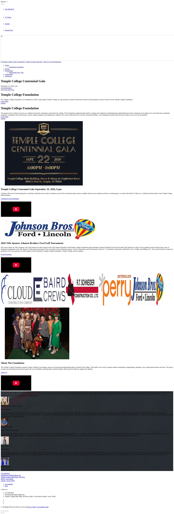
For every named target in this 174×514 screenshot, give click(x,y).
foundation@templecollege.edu (11, 475)
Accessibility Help (43, 507)
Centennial (8, 76)
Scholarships (9, 71)
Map (6, 486)
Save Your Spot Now (7, 90)
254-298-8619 (9, 9)
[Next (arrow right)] (3, 512)
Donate (7, 69)
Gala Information (6, 88)
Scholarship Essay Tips (16, 72)
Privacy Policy (32, 507)
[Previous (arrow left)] (1, 512)
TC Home (8, 17)
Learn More (4, 101)
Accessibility (9, 484)
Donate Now (9, 30)
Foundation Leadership (16, 67)
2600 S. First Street (7, 479)
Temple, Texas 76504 (7, 481)
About (7, 65)
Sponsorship (9, 74)
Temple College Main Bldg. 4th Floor (13, 477)
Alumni (7, 24)
